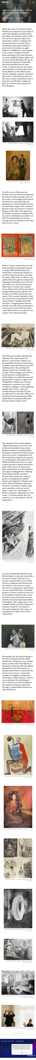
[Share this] (13, 1033)
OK (22, 1053)
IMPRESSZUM (20, 1041)
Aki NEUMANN (8, 18)
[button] (33, 2)
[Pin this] (22, 1033)
